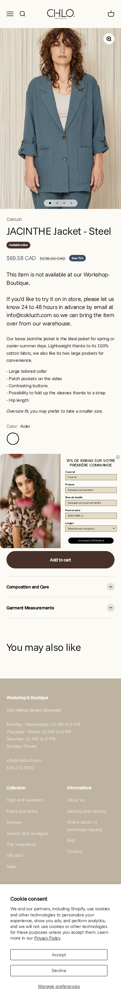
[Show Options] (113, 528)
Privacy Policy (47, 938)
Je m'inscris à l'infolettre (91, 540)
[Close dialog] (117, 457)
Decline (59, 970)
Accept (59, 955)
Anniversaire (72, 510)
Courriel (70, 472)
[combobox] (90, 528)
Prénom (70, 484)
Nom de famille (73, 497)
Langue (69, 523)
